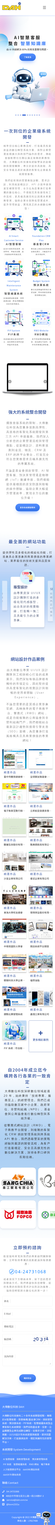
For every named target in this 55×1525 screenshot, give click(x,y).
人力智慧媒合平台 (12, 1469)
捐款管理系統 (23, 1459)
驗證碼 (7, 1339)
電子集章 (45, 1464)
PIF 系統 (7, 1464)
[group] (22, 1214)
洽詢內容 (8, 1356)
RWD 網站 (34, 1464)
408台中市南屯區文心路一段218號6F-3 (25, 1495)
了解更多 (27, 57)
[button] (15, 115)
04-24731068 (30, 1271)
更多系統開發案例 (27, 507)
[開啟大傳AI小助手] (44, 1518)
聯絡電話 (8, 1326)
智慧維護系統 (20, 1464)
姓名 (6, 1301)
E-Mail (7, 1313)
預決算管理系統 (40, 1459)
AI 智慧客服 (8, 1459)
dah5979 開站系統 (12, 1474)
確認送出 (27, 1378)
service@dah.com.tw (17, 1499)
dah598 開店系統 (31, 1469)
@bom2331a (12, 1504)
